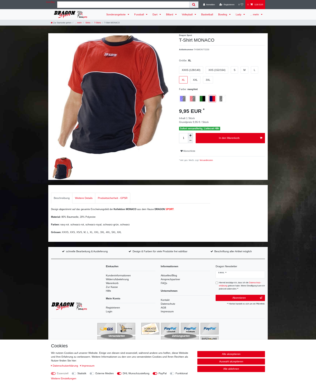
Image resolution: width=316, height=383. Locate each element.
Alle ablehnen (231, 368)
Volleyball (187, 14)
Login (109, 311)
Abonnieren (239, 297)
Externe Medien (104, 373)
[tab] (61, 198)
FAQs (164, 283)
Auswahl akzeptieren (231, 361)
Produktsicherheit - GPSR (112, 198)
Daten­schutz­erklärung (66, 365)
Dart (155, 14)
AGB (163, 307)
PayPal (163, 373)
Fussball (139, 14)
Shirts (88, 23)
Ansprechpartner (170, 279)
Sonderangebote (116, 14)
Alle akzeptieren (231, 353)
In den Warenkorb (229, 137)
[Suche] (193, 4)
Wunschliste (189, 151)
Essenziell (62, 373)
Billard (170, 14)
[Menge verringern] (190, 140)
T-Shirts (97, 23)
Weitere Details (84, 198)
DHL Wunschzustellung (136, 373)
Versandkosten (206, 160)
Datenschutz (168, 303)
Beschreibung (62, 198)
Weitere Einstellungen (63, 378)
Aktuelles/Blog (169, 275)
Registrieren (113, 307)
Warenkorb (112, 283)
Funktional (182, 373)
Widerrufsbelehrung (117, 279)
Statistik (81, 373)
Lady (239, 14)
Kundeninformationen (118, 275)
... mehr (255, 14)
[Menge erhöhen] (190, 135)
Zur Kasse (112, 286)
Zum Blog (50, 2)
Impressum (167, 311)
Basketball (207, 14)
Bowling (223, 14)
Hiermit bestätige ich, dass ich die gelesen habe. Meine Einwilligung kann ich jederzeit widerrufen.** (242, 285)
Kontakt (165, 299)
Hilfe (108, 290)
